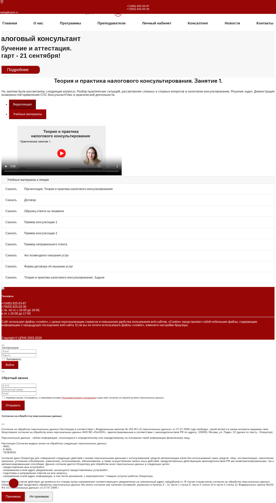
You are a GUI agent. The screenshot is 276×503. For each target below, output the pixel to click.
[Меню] (118, 13)
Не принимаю (39, 496)
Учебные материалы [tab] (27, 114)
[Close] (3, 345)
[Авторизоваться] (113, 12)
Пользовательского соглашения (79, 397)
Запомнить (13, 359)
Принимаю (13, 496)
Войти (10, 364)
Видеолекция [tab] (22, 104)
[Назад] (13, 483)
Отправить (13, 405)
